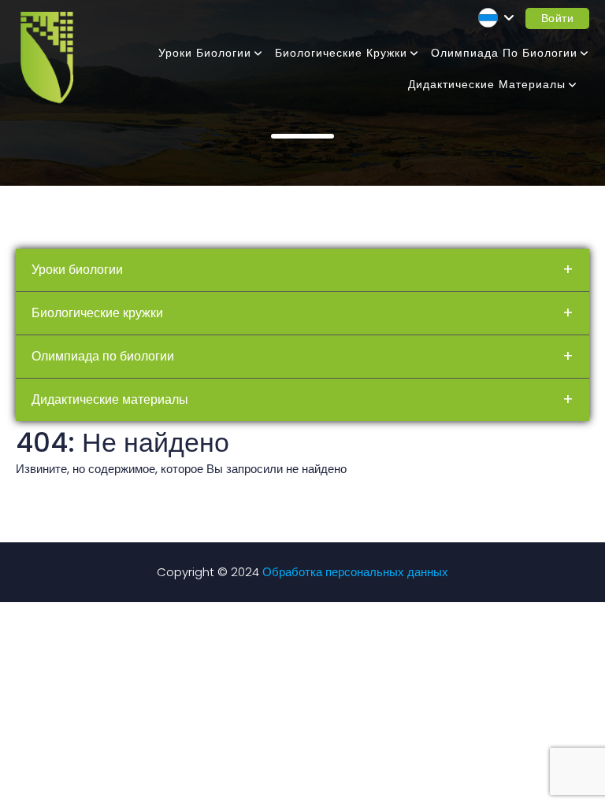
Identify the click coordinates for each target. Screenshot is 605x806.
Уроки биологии (204, 53)
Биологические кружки (341, 53)
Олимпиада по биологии (504, 53)
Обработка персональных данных (355, 572)
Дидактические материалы (487, 84)
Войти (557, 18)
